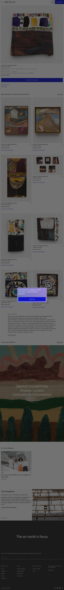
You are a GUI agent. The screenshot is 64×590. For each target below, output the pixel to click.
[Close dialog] (45, 289)
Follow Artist (32, 299)
